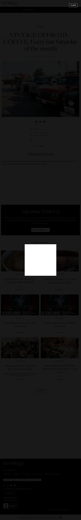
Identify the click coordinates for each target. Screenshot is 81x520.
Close (73, 5)
